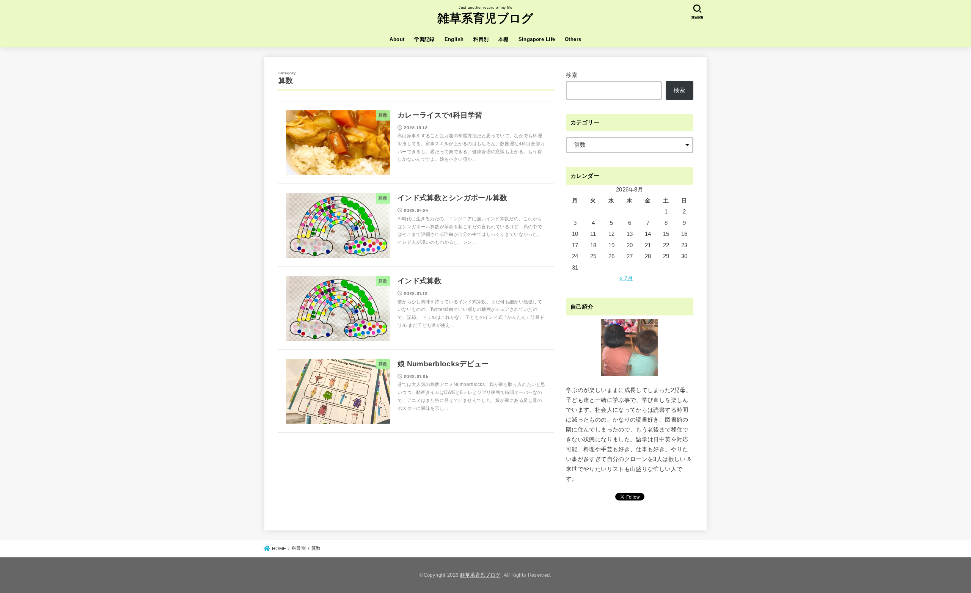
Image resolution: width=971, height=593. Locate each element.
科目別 (481, 39)
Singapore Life (536, 39)
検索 (572, 75)
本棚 (503, 39)
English (454, 39)
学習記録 (424, 39)
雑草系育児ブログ (485, 18)
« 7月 (626, 278)
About (397, 39)
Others (573, 39)
